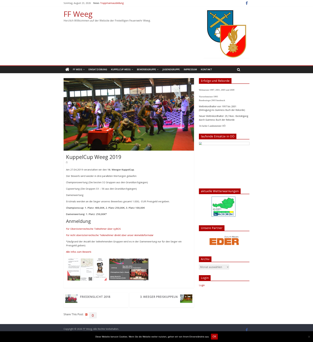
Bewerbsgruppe (146, 69)
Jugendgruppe (171, 69)
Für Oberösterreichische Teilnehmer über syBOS (93, 228)
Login (202, 285)
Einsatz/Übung (98, 69)
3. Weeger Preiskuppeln (159, 297)
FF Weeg (78, 14)
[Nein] (309, 336)
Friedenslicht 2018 (95, 297)
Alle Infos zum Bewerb (78, 251)
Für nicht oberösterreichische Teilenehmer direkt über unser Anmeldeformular (110, 235)
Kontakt (206, 69)
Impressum (190, 69)
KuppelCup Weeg (121, 69)
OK (214, 336)
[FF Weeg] (67, 69)
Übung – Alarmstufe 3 (111, 1)
